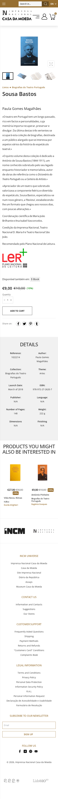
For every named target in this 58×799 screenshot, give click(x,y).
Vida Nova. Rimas (13, 498)
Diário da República (29, 577)
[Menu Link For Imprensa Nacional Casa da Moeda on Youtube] (36, 751)
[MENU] (36, 16)
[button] (51, 51)
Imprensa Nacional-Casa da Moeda (29, 563)
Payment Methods (29, 640)
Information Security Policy (29, 686)
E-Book (35, 279)
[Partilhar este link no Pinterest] (30, 323)
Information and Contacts (29, 604)
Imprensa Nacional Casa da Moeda (33, 762)
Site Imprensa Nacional (29, 572)
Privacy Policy (29, 677)
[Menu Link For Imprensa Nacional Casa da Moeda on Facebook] (19, 751)
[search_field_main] (45, 3)
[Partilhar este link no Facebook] (18, 323)
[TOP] (3, 3)
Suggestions (29, 609)
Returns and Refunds (29, 645)
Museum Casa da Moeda (29, 586)
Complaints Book (29, 654)
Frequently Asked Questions (29, 631)
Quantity (6, 294)
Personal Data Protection (29, 682)
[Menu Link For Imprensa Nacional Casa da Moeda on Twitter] (25, 751)
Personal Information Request (29, 696)
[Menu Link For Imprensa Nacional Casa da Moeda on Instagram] (30, 751)
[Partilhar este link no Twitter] (24, 323)
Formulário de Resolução (29, 705)
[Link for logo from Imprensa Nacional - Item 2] (43, 530)
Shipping (29, 636)
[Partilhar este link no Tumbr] (36, 323)
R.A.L (29, 691)
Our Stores (29, 613)
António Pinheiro (40, 494)
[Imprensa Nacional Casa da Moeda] (17, 16)
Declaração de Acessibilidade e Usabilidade (29, 700)
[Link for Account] (44, 16)
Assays (29, 581)
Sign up (28, 734)
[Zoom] (51, 64)
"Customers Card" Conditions (29, 650)
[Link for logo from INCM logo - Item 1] (14, 530)
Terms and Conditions (29, 672)
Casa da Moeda (29, 568)
